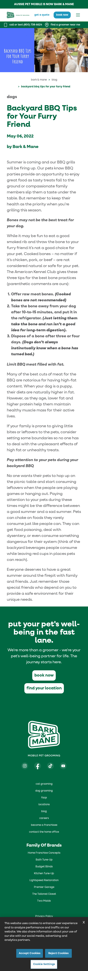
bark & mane (39, 80)
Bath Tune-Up (44, 860)
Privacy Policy (44, 916)
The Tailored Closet (44, 894)
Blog (54, 80)
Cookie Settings (44, 964)
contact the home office (44, 832)
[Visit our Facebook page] (37, 766)
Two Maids (44, 901)
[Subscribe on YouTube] (63, 766)
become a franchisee (44, 825)
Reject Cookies (58, 953)
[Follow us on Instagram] (25, 766)
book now (62, 15)
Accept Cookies (30, 953)
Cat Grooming (44, 784)
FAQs (44, 797)
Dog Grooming (44, 791)
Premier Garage (44, 887)
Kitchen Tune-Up (44, 873)
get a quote (41, 15)
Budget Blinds (44, 866)
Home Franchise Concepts (44, 853)
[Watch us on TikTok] (50, 766)
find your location (44, 688)
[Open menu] (78, 15)
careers (44, 818)
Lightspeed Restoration (44, 880)
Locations (44, 804)
